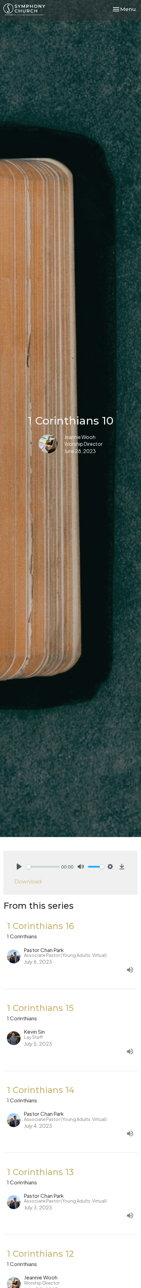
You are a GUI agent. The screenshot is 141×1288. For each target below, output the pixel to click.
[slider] (43, 866)
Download (27, 881)
